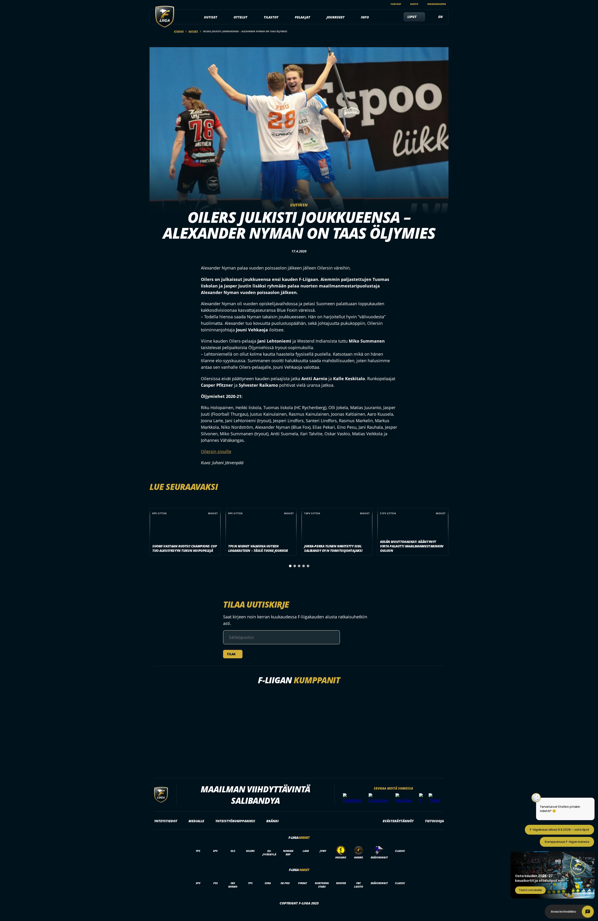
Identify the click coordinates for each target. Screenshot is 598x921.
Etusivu (179, 31)
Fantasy (396, 4)
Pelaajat (302, 17)
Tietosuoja (434, 821)
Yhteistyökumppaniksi (235, 821)
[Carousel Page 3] (299, 566)
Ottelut (240, 17)
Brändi (272, 821)
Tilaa (231, 654)
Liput (411, 16)
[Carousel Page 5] (308, 566)
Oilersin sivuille (216, 451)
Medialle (196, 821)
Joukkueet (336, 17)
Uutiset (210, 17)
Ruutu (414, 4)
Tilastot (271, 17)
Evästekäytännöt (398, 821)
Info (365, 17)
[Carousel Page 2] (294, 566)
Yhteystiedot (165, 821)
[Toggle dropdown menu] (219, 17)
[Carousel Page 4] (303, 566)
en (440, 16)
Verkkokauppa (436, 4)
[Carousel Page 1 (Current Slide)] (290, 566)
